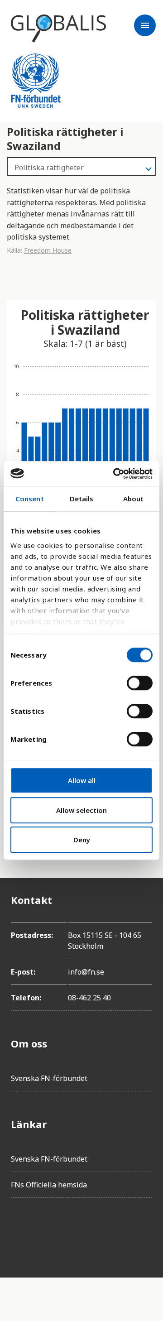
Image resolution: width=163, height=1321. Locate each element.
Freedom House (48, 250)
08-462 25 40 (89, 998)
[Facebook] (18, 1230)
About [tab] (133, 498)
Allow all (82, 780)
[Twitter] (43, 1230)
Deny (81, 839)
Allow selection (81, 810)
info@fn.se (86, 972)
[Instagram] (69, 1230)
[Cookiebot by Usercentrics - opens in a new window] (115, 474)
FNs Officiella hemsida (49, 1185)
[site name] (58, 28)
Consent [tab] (29, 498)
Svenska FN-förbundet (49, 1078)
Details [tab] (82, 498)
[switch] (140, 683)
